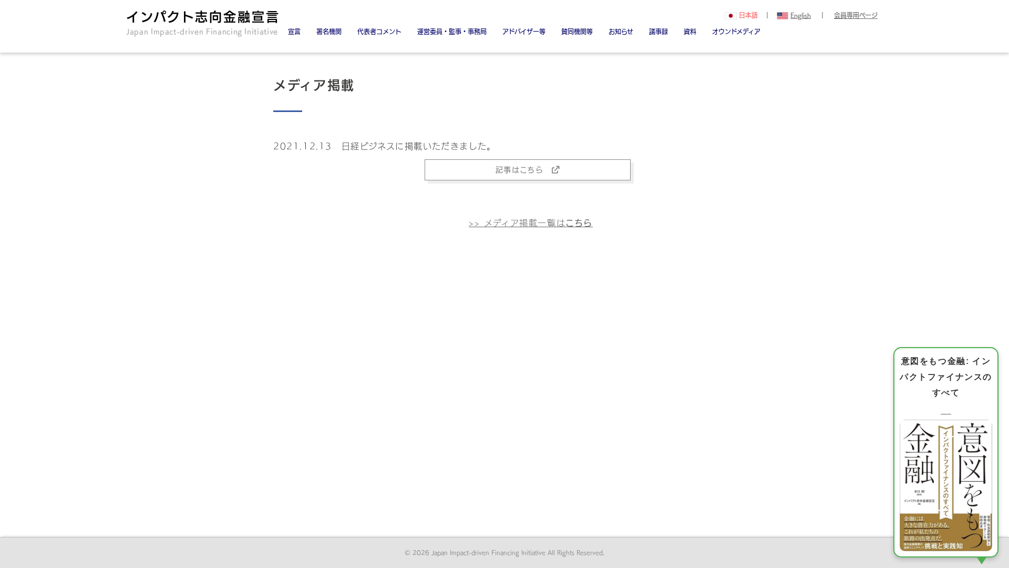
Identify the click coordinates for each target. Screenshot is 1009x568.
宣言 (294, 31)
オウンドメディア (736, 31)
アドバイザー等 (523, 31)
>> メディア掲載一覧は (531, 223)
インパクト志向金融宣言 (203, 23)
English (800, 15)
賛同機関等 (577, 31)
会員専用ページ (856, 15)
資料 (690, 31)
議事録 (658, 31)
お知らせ (621, 31)
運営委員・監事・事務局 (452, 31)
